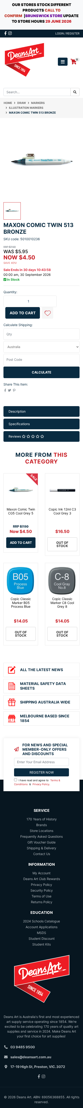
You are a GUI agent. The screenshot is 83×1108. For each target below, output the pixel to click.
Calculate (41, 372)
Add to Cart (23, 313)
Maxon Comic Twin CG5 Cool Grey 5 (21, 511)
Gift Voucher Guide (41, 842)
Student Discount (42, 938)
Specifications (19, 424)
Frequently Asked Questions (41, 836)
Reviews (15, 436)
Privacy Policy (41, 784)
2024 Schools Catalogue (41, 921)
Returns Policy (41, 902)
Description (17, 411)
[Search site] (75, 92)
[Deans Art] (24, 61)
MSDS (41, 933)
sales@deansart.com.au (30, 1057)
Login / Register (67, 33)
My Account (41, 873)
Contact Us (41, 854)
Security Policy (41, 890)
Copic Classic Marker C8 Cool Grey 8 (62, 603)
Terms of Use (41, 896)
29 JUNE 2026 (58, 21)
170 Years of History (42, 819)
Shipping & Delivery (41, 848)
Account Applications (41, 927)
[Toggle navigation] (63, 62)
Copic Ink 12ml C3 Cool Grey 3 (62, 511)
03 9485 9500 (22, 1047)
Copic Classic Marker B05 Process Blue (21, 603)
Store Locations (41, 831)
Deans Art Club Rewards (41, 879)
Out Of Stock (62, 544)
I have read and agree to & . (37, 782)
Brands (41, 825)
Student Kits (41, 944)
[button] (47, 313)
